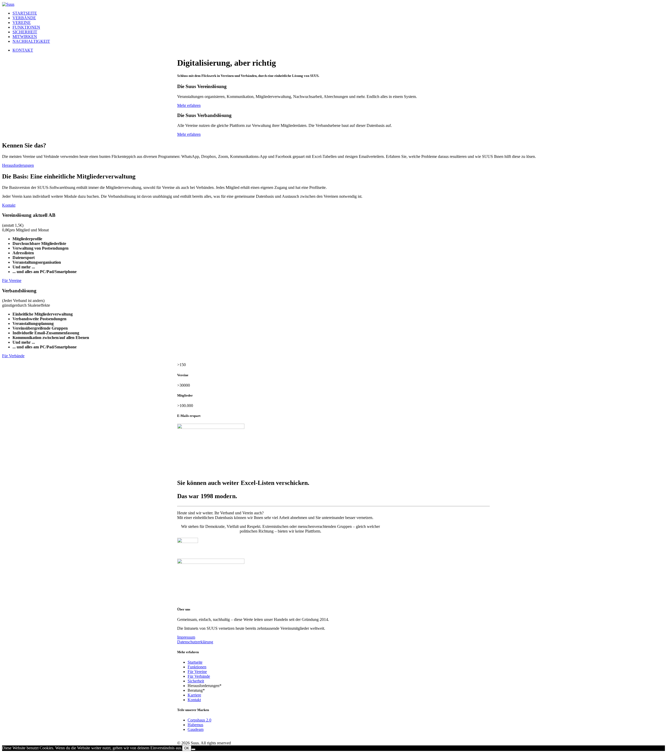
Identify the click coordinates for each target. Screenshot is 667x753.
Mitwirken (25, 36)
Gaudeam (195, 729)
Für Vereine (11, 280)
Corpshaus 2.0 (199, 720)
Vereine (22, 22)
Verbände (24, 18)
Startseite (25, 13)
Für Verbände (13, 356)
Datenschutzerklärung (195, 642)
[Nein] (193, 749)
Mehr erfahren (189, 105)
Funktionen (26, 27)
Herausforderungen (18, 165)
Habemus (195, 725)
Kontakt (8, 205)
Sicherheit (25, 32)
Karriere (194, 695)
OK (186, 748)
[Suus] (333, 4)
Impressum (186, 637)
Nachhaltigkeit (31, 41)
